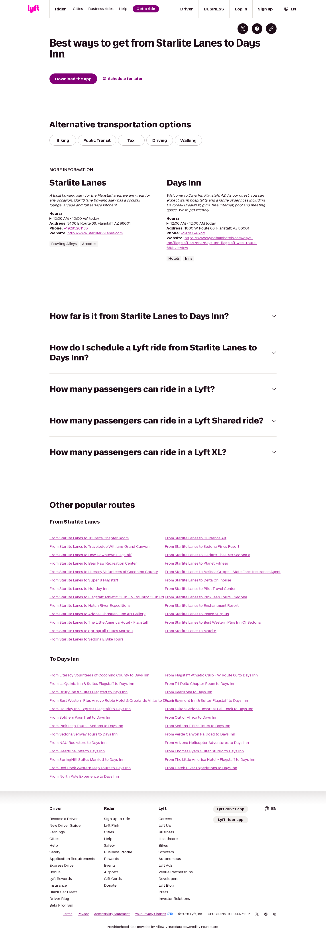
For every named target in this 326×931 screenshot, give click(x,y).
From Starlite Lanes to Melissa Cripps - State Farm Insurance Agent (223, 571)
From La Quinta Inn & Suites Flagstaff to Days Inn (91, 683)
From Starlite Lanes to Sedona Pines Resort (202, 546)
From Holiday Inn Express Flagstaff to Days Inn (90, 709)
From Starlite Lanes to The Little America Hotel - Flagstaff (99, 622)
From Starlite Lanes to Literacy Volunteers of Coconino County (103, 571)
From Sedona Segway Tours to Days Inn (83, 734)
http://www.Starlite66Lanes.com (95, 233)
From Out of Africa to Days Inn (191, 717)
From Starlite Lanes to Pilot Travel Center (200, 588)
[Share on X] (243, 28)
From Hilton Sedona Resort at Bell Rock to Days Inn (209, 709)
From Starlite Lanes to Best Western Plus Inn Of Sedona (213, 622)
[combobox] (290, 9)
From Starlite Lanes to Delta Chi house (198, 580)
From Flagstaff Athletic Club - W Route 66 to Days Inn (211, 675)
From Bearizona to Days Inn (188, 692)
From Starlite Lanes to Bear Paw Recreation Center (93, 563)
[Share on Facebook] (257, 28)
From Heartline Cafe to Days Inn (77, 751)
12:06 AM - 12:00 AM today (193, 223)
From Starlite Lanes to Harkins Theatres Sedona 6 (207, 554)
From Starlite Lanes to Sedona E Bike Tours (86, 639)
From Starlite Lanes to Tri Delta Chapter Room (89, 538)
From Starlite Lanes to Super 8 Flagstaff (83, 580)
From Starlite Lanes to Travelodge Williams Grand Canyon (99, 546)
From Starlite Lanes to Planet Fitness (196, 563)
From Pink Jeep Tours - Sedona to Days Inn (86, 725)
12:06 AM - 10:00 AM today (76, 218)
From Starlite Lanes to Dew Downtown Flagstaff (90, 554)
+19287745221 (193, 233)
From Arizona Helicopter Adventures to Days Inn (207, 742)
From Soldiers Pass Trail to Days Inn (80, 717)
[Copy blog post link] (271, 28)
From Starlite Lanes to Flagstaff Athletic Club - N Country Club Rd (106, 597)
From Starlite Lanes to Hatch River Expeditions (89, 605)
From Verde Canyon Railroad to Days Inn (200, 734)
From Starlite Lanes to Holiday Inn (78, 588)
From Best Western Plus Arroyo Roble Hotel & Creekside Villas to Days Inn (113, 700)
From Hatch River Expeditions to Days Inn (201, 768)
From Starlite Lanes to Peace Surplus (197, 614)
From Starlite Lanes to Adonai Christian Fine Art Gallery (97, 614)
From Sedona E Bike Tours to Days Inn (197, 725)
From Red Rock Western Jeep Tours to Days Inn (90, 768)
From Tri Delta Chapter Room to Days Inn (200, 683)
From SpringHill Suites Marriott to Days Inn (86, 759)
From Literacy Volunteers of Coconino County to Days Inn (99, 675)
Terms (67, 914)
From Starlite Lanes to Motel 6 (190, 630)
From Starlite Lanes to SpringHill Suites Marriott (91, 630)
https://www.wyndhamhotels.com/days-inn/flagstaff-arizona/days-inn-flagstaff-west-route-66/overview (212, 242)
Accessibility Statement (112, 914)
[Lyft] (33, 9)
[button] (163, 316)
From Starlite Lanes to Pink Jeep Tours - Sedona (206, 597)
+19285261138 (76, 228)
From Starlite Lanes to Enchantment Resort (202, 605)
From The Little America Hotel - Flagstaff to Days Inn (210, 759)
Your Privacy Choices (150, 914)
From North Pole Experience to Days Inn (84, 776)
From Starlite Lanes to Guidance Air (195, 538)
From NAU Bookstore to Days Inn (77, 742)
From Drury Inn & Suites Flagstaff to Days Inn (88, 692)
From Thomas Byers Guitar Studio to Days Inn (204, 751)
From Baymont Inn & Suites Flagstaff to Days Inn (206, 700)
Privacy (83, 914)
